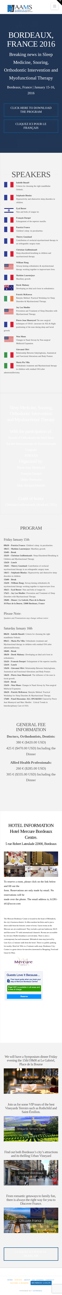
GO (33, 1280)
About (27, 1280)
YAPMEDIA (37, 1291)
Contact (50, 1280)
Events (40, 1280)
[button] (54, 6)
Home (10, 1280)
